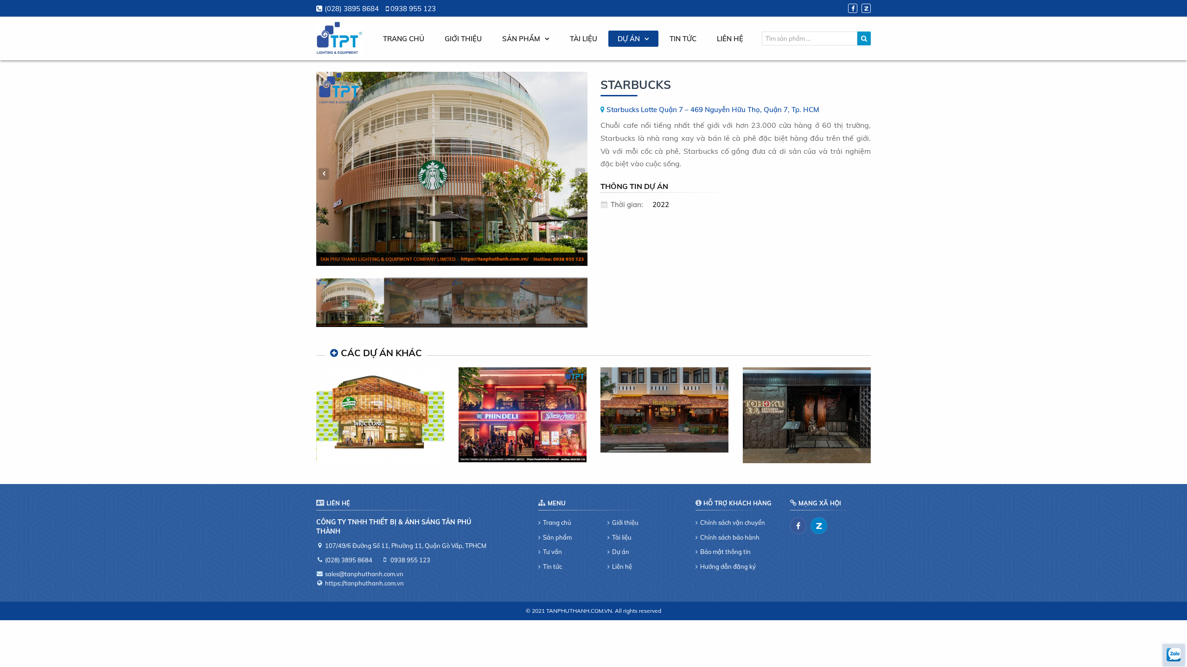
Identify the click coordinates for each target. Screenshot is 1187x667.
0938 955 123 (413, 8)
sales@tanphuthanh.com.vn (364, 574)
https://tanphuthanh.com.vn (364, 583)
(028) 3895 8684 (352, 8)
